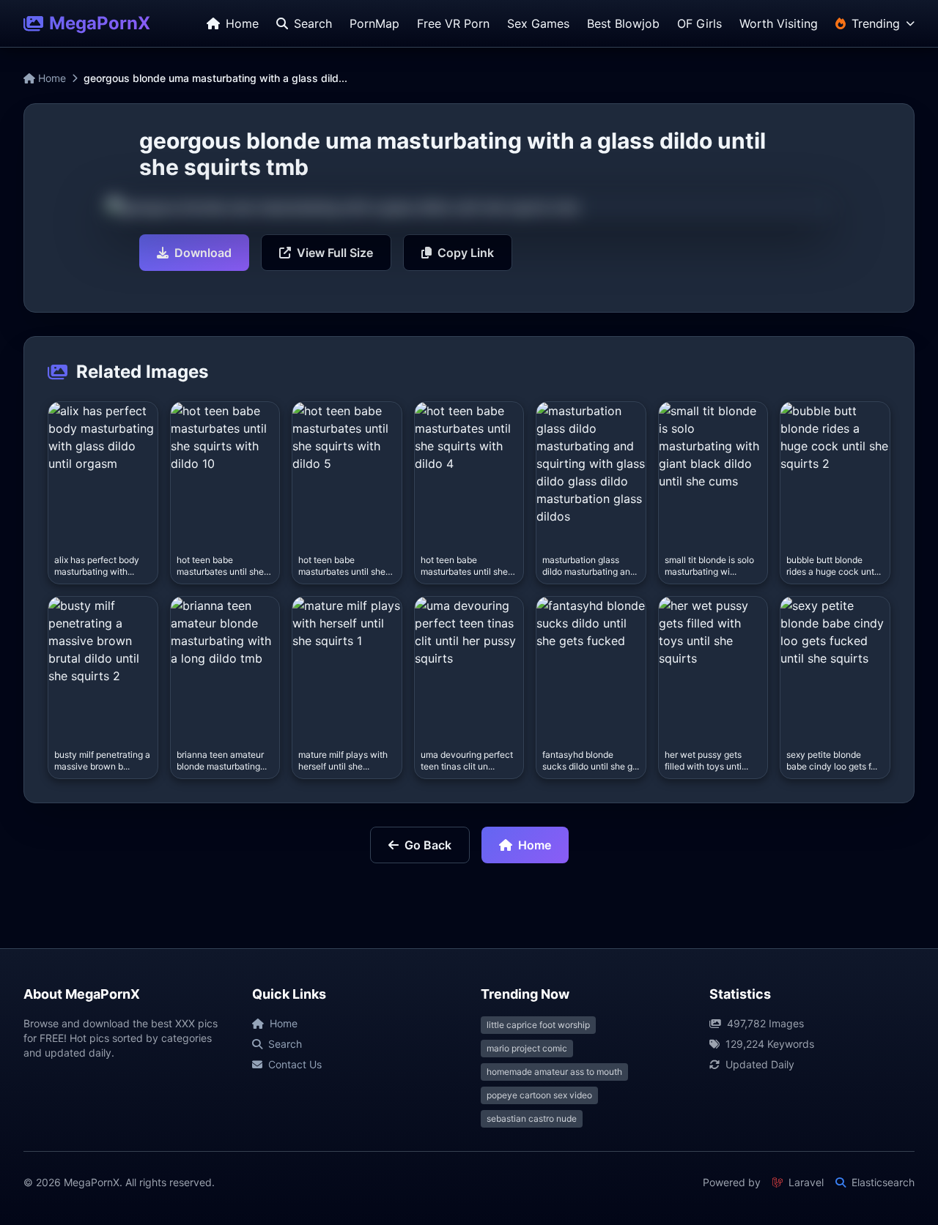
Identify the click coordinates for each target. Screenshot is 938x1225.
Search (285, 1044)
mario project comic (527, 1048)
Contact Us (295, 1064)
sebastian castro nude (532, 1118)
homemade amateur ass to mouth (554, 1071)
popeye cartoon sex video (539, 1095)
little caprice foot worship (538, 1024)
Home (50, 78)
